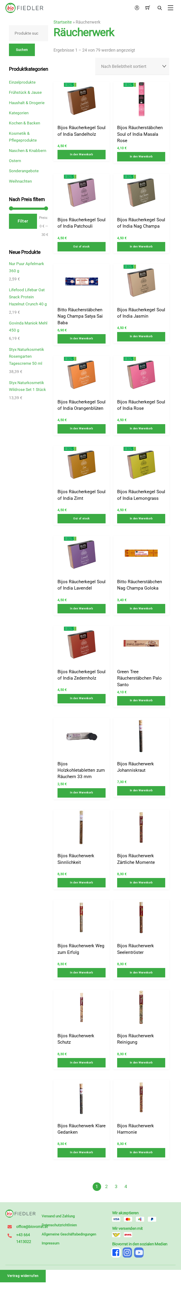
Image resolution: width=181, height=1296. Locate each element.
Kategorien (19, 113)
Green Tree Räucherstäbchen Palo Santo (139, 678)
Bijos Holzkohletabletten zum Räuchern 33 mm (81, 770)
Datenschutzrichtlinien (59, 1225)
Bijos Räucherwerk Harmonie (135, 1129)
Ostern (15, 160)
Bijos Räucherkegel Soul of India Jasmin (141, 313)
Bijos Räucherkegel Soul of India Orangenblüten (82, 405)
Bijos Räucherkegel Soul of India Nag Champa (141, 223)
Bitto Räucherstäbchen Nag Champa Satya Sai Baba (80, 316)
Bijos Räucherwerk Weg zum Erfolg (81, 949)
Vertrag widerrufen (23, 1276)
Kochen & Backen (24, 123)
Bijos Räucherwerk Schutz (76, 1039)
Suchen (22, 50)
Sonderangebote (24, 170)
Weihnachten (20, 181)
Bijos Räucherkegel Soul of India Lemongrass (141, 495)
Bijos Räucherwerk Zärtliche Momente (136, 859)
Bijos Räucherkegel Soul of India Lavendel (82, 585)
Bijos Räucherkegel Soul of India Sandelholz (82, 131)
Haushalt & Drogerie (27, 102)
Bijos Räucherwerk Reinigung (135, 1039)
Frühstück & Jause (25, 92)
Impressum (50, 1243)
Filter (23, 221)
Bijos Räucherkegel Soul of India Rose (141, 405)
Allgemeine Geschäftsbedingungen (69, 1234)
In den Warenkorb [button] (81, 154)
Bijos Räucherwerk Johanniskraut (135, 767)
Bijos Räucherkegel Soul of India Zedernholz (82, 675)
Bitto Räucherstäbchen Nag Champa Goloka (139, 585)
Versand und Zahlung (58, 1216)
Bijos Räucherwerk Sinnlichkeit (76, 859)
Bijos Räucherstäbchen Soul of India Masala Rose (140, 134)
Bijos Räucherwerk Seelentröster (135, 949)
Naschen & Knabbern (27, 150)
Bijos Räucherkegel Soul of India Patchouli (82, 223)
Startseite (62, 22)
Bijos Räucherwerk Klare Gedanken (82, 1129)
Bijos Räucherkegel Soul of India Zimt (82, 495)
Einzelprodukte (22, 82)
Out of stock (81, 246)
